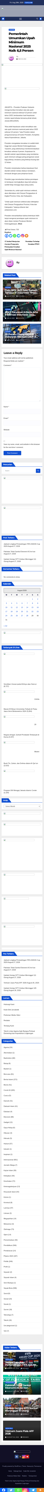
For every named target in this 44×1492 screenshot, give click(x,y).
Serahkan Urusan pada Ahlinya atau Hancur (20, 684)
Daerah (6, 1101)
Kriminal (7, 1202)
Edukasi (7, 1111)
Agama (6, 1047)
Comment (8, 365)
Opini (6, 1235)
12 (17, 607)
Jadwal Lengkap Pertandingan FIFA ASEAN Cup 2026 (20, 1365)
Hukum (6, 1144)
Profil (6, 1267)
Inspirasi (7, 1154)
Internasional (8, 1160)
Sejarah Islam (9, 1277)
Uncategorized (9, 1325)
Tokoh (6, 1320)
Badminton (8, 1058)
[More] (26, 236)
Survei (6, 1309)
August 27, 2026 (13, 1368)
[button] (37, 19)
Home (10, 1471)
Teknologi (7, 1315)
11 (11, 607)
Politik (6, 1261)
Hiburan (7, 1133)
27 (22, 616)
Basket (6, 1069)
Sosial (6, 1299)
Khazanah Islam (10, 1192)
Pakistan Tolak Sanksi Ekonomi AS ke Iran (19, 551)
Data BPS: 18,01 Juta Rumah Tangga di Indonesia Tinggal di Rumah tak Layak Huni (21, 293)
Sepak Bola (8, 1288)
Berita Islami (8, 1079)
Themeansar (37, 1466)
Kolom (6, 1197)
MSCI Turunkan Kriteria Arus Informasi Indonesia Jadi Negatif (21, 315)
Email (6, 418)
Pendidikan (8, 1245)
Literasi (6, 1213)
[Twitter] (10, 236)
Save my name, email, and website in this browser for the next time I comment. (22, 445)
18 (11, 611)
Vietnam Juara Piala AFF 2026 (15, 983)
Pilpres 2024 (8, 1256)
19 (17, 611)
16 (38, 607)
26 (17, 616)
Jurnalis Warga (9, 1165)
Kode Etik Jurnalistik (11, 1010)
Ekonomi (11, 29)
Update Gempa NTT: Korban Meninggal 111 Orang (21, 1409)
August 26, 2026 (13, 1437)
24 (6, 616)
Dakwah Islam (9, 1106)
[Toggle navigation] (20, 18)
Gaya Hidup (8, 1128)
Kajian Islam (8, 1170)
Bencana (7, 1074)
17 (6, 611)
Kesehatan (8, 1181)
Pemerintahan (9, 1240)
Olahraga (7, 1229)
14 (27, 607)
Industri (6, 1149)
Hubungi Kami (9, 1004)
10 (6, 607)
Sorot (6, 1293)
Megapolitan (8, 1218)
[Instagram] (22, 236)
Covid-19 (7, 1090)
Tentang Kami (9, 1026)
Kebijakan (7, 1176)
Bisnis (6, 1085)
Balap (6, 1063)
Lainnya (7, 1208)
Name (6, 407)
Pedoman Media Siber (12, 1015)
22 (32, 611)
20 (22, 611)
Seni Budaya (8, 1283)
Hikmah (6, 1138)
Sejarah (7, 1272)
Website (7, 430)
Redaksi (21, 296)
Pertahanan (8, 1251)
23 (38, 611)
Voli (5, 1331)
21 (27, 611)
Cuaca (6, 1095)
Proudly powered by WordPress (11, 1466)
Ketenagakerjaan (10, 1186)
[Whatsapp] (14, 236)
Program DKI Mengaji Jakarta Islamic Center (20, 790)
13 (22, 607)
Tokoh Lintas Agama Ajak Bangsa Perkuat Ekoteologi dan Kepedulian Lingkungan (22, 1482)
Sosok (6, 1304)
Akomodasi (8, 1053)
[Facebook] (6, 236)
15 (32, 607)
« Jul (5, 626)
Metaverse (7, 1224)
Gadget (6, 1122)
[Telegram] (18, 236)
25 (11, 616)
